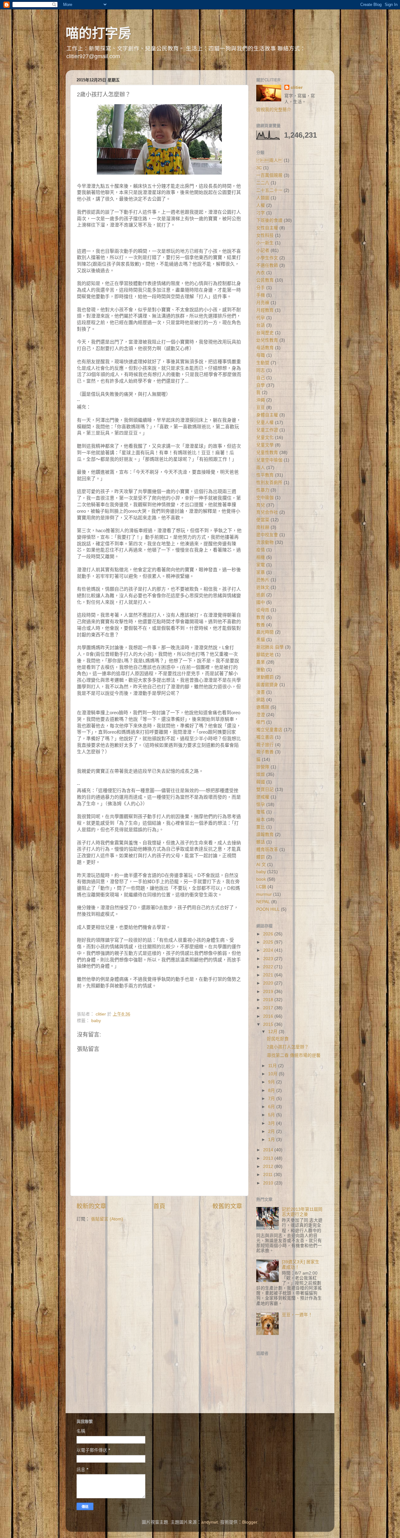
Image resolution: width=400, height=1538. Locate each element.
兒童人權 (265, 422)
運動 (260, 669)
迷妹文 (262, 587)
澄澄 (260, 714)
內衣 (260, 272)
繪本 (260, 819)
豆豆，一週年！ (297, 1314)
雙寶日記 (265, 789)
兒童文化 (265, 437)
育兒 (260, 505)
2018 (268, 999)
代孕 (260, 317)
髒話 (260, 842)
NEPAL (263, 901)
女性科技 (265, 235)
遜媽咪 (262, 707)
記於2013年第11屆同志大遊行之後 (302, 1212)
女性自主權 (267, 228)
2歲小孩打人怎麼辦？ (288, 1047)
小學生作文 (267, 258)
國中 (260, 602)
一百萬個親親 (269, 175)
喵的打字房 (98, 33)
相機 (260, 557)
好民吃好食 (278, 1038)
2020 (268, 983)
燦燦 (260, 774)
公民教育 (265, 280)
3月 (272, 1123)
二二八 (262, 183)
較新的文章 (91, 1206)
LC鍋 (261, 886)
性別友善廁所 (269, 482)
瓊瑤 (260, 812)
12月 (273, 1031)
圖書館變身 (267, 684)
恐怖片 (262, 580)
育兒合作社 (267, 512)
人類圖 (262, 198)
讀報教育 (265, 834)
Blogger (249, 1522)
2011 (268, 1174)
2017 (268, 1008)
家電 (260, 565)
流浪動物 (265, 542)
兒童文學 (265, 445)
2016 (268, 1016)
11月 (273, 1065)
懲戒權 (262, 797)
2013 (268, 1158)
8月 (272, 1090)
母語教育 (265, 347)
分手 (260, 287)
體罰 (260, 857)
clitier (296, 87)
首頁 (159, 1206)
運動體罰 (265, 677)
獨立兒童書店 (269, 729)
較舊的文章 (227, 1206)
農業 (260, 662)
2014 (268, 1150)
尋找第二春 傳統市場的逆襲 (294, 1055)
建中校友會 (267, 534)
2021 (268, 975)
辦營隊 (262, 767)
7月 (272, 1098)
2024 (268, 950)
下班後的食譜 (269, 220)
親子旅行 (265, 744)
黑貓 (260, 639)
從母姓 (262, 610)
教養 (260, 625)
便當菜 (262, 519)
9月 (272, 1082)
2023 (268, 958)
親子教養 (265, 752)
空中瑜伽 (265, 497)
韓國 (260, 782)
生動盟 (262, 362)
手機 (260, 295)
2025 (268, 942)
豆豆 (260, 407)
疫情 (260, 549)
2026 (268, 934)
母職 (260, 355)
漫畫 (260, 692)
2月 (272, 1131)
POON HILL (268, 909)
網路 (260, 699)
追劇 (260, 595)
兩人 (260, 467)
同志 (260, 370)
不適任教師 (267, 265)
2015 (268, 1024)
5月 (272, 1115)
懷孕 (260, 804)
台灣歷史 (265, 332)
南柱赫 (262, 527)
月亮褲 (262, 302)
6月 (272, 1106)
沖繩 (260, 400)
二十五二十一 (269, 190)
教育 (260, 617)
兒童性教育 (267, 452)
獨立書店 (265, 737)
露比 (260, 827)
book (261, 879)
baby (96, 1020)
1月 (272, 1139)
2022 (268, 967)
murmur (264, 894)
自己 (260, 377)
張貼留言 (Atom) (107, 1219)
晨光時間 (265, 632)
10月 (273, 1074)
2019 (268, 991)
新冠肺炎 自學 (270, 647)
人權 (260, 205)
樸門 (260, 722)
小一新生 (265, 243)
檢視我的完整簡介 (273, 109)
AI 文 (261, 864)
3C (259, 168)
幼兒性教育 (267, 340)
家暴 (260, 572)
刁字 (260, 213)
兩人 (269, 160)
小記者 (262, 250)
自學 (260, 385)
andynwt (209, 1522)
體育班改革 (267, 849)
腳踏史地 (265, 654)
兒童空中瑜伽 (269, 460)
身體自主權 (267, 415)
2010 (268, 1183)
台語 (260, 325)
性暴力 (262, 490)
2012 (268, 1166)
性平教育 (265, 475)
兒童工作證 (267, 430)
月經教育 (265, 310)
